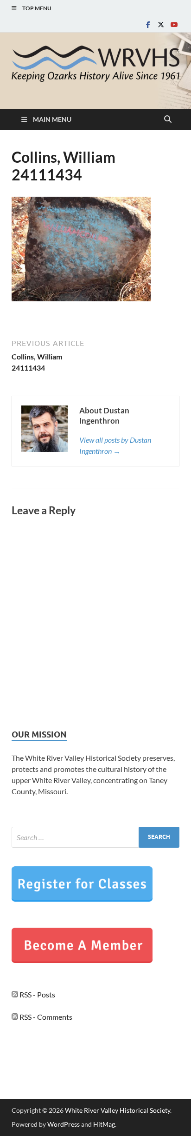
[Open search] (168, 119)
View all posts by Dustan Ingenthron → (115, 445)
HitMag (104, 1124)
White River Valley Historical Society (117, 1110)
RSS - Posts (36, 994)
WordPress (63, 1124)
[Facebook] (147, 24)
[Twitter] (160, 24)
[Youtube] (173, 24)
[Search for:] (95, 837)
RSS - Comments (45, 1016)
